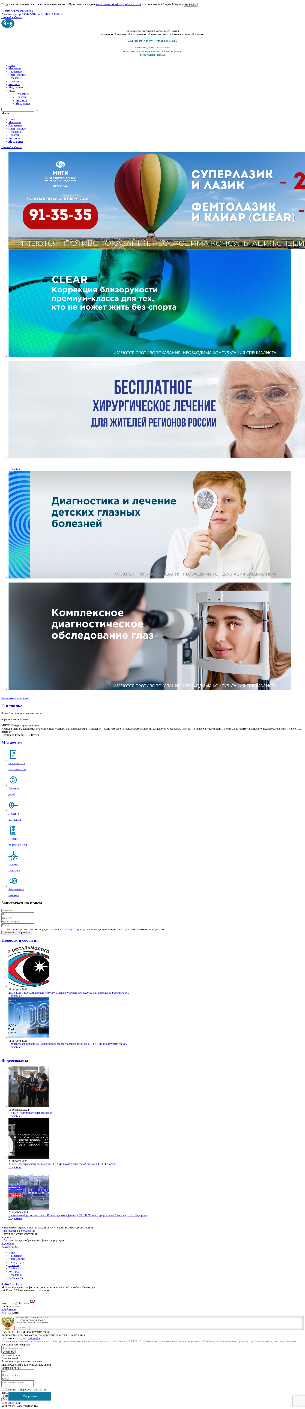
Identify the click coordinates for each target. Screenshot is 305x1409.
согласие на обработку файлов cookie (118, 4)
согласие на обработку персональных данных (79, 929)
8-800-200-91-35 (53, 14)
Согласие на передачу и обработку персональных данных (23, 1391)
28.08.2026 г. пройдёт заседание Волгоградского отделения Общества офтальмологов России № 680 (68, 992)
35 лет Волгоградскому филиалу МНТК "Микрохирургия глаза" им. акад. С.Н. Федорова (62, 1163)
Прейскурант (16, 1268)
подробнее (7, 1237)
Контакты (14, 84)
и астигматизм (17, 769)
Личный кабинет (11, 17)
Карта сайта (15, 1277)
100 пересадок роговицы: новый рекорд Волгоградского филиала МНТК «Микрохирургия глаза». (67, 1043)
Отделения (15, 77)
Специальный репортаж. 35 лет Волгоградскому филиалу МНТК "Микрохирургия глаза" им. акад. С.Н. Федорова (77, 1215)
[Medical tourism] (32, 1303)
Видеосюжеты (14, 1060)
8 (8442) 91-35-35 (32, 14)
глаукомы (14, 870)
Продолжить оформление (16, 932)
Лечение (13, 788)
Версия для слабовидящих (17, 10)
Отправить (8, 1351)
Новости (13, 81)
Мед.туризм (15, 87)
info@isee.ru (8, 1309)
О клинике (11, 706)
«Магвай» (34, 1338)
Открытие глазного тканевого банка (30, 1112)
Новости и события (20, 940)
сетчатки (13, 895)
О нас (11, 65)
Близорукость (16, 763)
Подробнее (15, 468)
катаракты (14, 819)
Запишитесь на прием (14, 698)
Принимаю (190, 4)
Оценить (22, 1328)
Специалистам (17, 74)
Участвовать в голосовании (18, 1230)
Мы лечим (14, 68)
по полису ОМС (18, 844)
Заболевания (16, 889)
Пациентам (15, 71)
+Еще (11, 90)
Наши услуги (16, 1262)
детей (11, 794)
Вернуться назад (11, 1355)
